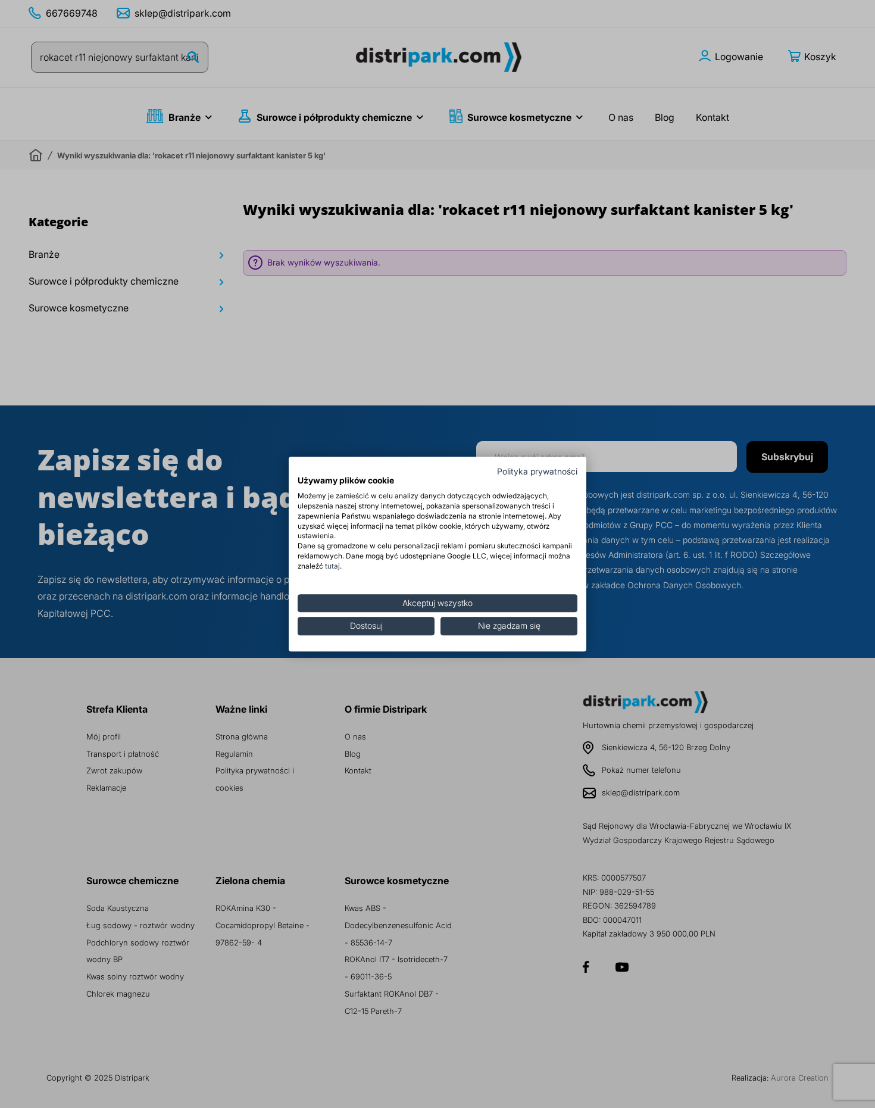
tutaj (332, 565)
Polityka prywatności (537, 471)
